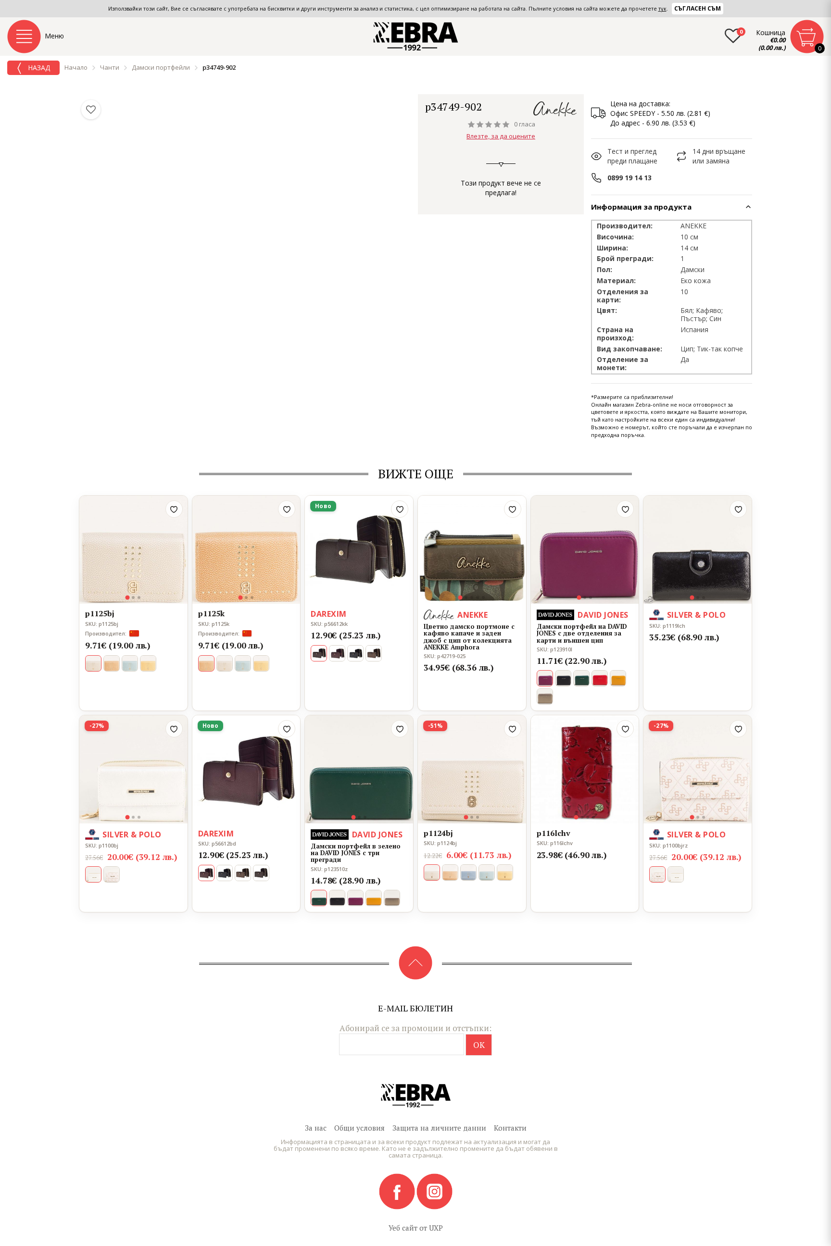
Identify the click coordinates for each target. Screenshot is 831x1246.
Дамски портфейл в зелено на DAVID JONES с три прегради (356, 853)
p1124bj (438, 833)
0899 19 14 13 (629, 177)
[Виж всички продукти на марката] (555, 108)
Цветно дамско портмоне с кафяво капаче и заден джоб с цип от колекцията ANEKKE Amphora (469, 636)
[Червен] (600, 678)
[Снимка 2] (133, 597)
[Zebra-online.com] (415, 36)
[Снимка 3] (139, 597)
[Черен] (355, 653)
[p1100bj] (133, 769)
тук (662, 8)
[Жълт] (148, 663)
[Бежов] (675, 874)
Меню (54, 35)
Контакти (510, 1128)
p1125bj (99, 614)
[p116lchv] (585, 769)
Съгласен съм (697, 8)
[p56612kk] (359, 550)
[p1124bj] (472, 769)
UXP (436, 1228)
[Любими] (91, 109)
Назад (38, 67)
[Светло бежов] (224, 663)
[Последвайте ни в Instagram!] (434, 1190)
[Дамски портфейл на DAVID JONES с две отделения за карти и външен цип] (585, 550)
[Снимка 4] (477, 597)
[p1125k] (246, 550)
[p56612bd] (246, 769)
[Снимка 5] (483, 597)
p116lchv (553, 833)
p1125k (211, 614)
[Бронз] (545, 696)
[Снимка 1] (128, 597)
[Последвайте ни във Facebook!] (397, 1190)
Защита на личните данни (439, 1128)
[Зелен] (130, 663)
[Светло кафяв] (450, 872)
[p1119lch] (697, 550)
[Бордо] (337, 653)
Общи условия (359, 1128)
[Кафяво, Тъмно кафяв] (261, 873)
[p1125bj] (133, 550)
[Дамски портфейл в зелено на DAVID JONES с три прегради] (359, 769)
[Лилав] (355, 898)
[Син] (468, 872)
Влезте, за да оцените (500, 136)
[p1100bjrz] (697, 769)
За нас (316, 1128)
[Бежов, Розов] (111, 874)
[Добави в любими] (174, 509)
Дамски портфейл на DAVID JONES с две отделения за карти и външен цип (582, 633)
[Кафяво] (111, 663)
